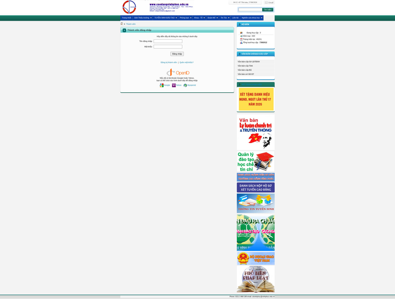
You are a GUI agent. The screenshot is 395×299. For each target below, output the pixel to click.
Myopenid (191, 85)
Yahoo (178, 85)
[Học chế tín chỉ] (256, 171)
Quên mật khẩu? (186, 62)
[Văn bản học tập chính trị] (256, 149)
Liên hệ (235, 18)
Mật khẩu (148, 47)
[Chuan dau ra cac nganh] (256, 250)
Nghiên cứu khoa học (251, 18)
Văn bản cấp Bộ (245, 70)
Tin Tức (224, 18)
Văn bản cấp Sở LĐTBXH (249, 62)
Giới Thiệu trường (141, 18)
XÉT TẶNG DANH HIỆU (252, 84)
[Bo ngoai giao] (256, 264)
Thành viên (131, 24)
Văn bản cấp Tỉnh (245, 66)
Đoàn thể (211, 18)
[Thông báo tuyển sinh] (256, 212)
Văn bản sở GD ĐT (246, 74)
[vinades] (256, 292)
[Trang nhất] (121, 24)
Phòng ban (184, 18)
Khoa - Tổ (198, 18)
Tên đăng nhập (145, 41)
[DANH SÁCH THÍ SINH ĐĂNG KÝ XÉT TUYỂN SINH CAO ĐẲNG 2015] (256, 192)
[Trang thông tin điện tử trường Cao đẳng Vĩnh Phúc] (157, 7)
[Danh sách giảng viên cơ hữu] (256, 181)
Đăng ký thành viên (169, 62)
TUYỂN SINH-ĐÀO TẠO (164, 18)
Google (167, 85)
